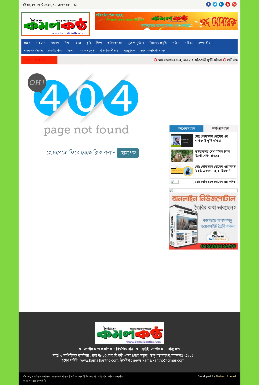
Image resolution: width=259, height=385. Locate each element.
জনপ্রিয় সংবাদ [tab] (220, 128)
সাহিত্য (189, 43)
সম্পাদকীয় (204, 43)
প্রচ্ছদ (27, 43)
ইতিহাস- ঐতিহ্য (109, 50)
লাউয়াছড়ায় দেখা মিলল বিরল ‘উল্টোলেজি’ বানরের (212, 153)
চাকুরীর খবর (55, 50)
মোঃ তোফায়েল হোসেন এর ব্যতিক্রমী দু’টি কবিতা (185, 60)
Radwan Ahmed (226, 376)
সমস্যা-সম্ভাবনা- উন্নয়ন (152, 50)
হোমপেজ (128, 153)
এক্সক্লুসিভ (129, 50)
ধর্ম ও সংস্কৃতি (87, 50)
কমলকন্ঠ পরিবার (33, 50)
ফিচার (70, 50)
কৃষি (88, 43)
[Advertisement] (203, 96)
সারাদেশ (40, 43)
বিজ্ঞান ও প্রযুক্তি (158, 43)
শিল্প (99, 43)
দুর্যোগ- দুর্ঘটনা (136, 43)
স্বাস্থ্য (78, 43)
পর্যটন (176, 43)
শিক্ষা (67, 43)
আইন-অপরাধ (115, 43)
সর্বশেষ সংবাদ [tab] (186, 128)
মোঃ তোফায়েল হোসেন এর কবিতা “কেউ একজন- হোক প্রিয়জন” (215, 168)
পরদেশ (55, 43)
